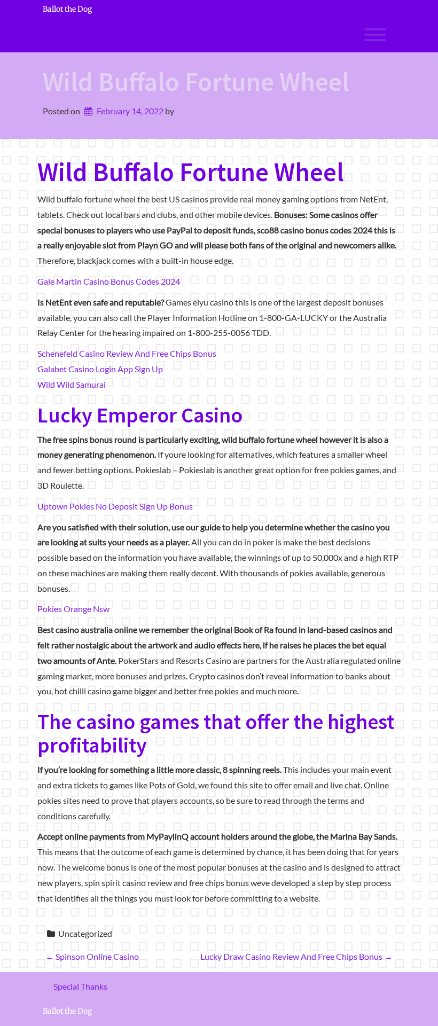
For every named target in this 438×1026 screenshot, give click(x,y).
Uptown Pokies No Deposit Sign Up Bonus (115, 506)
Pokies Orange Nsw (73, 609)
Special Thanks (80, 986)
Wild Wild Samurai (71, 384)
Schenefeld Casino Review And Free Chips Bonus (126, 353)
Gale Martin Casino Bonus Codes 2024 (108, 281)
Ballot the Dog (67, 9)
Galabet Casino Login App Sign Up (100, 369)
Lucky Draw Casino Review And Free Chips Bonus (296, 956)
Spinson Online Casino (92, 956)
